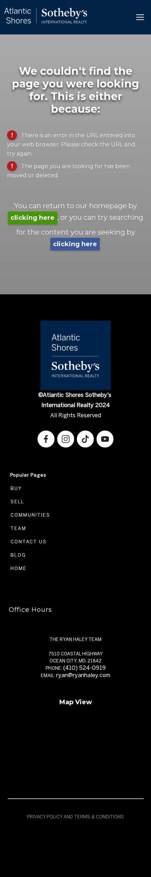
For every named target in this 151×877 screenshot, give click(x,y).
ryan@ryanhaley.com (83, 675)
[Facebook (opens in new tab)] (46, 439)
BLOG (17, 555)
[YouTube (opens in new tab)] (105, 439)
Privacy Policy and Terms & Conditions (75, 816)
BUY (15, 488)
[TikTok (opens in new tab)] (85, 439)
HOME (18, 568)
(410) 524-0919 (84, 668)
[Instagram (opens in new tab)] (65, 439)
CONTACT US (28, 541)
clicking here (32, 218)
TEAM (17, 528)
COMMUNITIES (29, 515)
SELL (16, 501)
